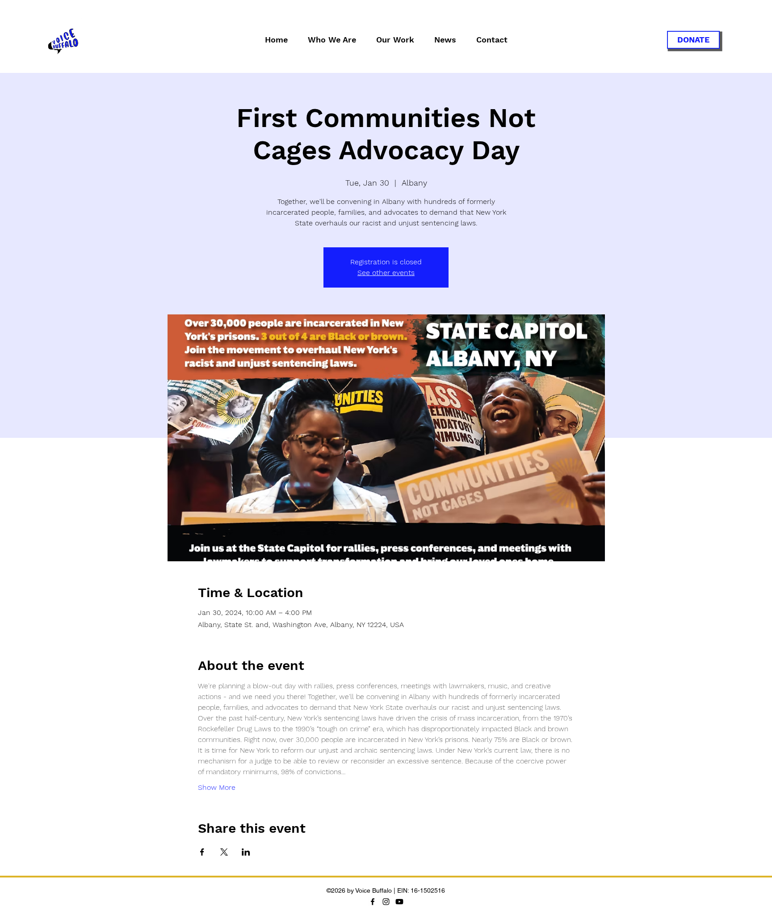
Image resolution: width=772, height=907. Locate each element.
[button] (332, 40)
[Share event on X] (224, 852)
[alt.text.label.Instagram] (386, 901)
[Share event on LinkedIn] (246, 852)
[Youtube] (399, 901)
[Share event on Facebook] (202, 852)
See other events (386, 272)
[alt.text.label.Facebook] (372, 901)
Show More (216, 787)
